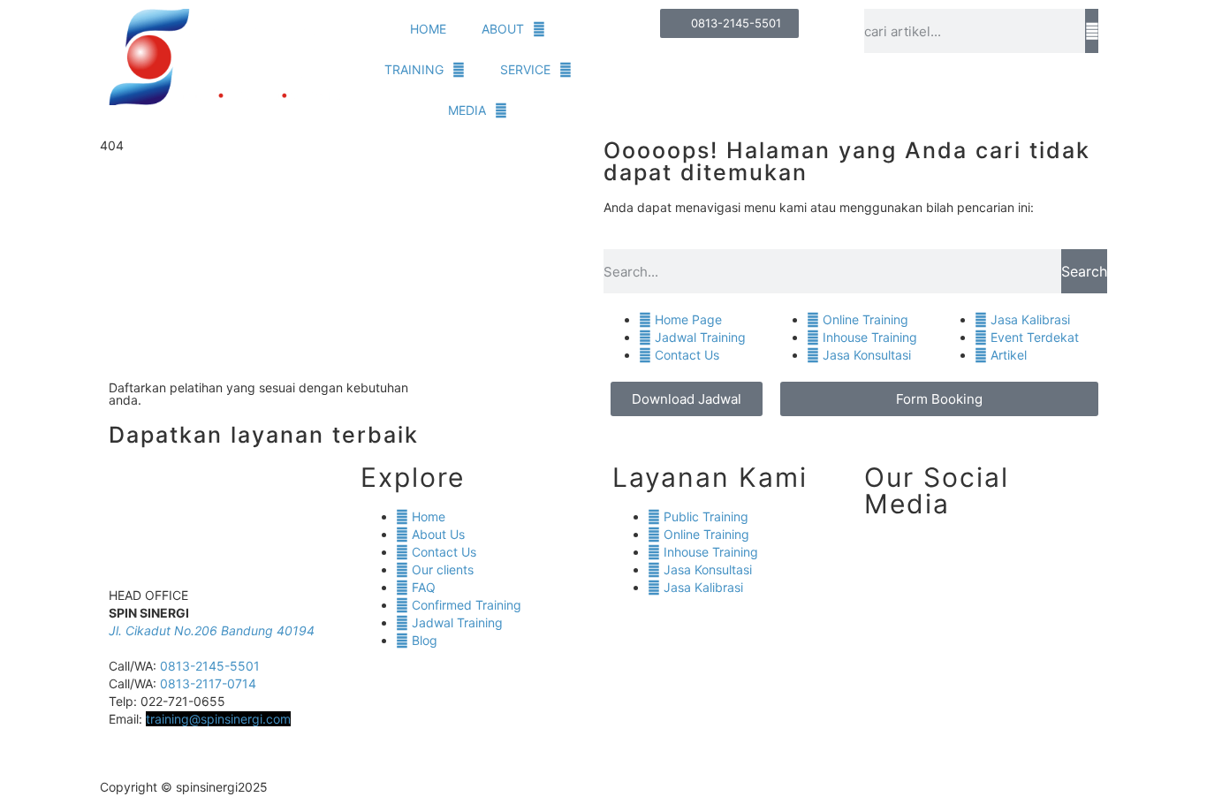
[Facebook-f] (673, 785)
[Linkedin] (886, 557)
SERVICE (525, 69)
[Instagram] (934, 557)
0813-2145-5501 (210, 665)
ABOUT (503, 28)
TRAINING (414, 69)
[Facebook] (982, 557)
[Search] (1091, 31)
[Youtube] (1029, 557)
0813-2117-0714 (208, 683)
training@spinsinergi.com (218, 718)
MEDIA (467, 110)
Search (1084, 271)
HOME (428, 28)
